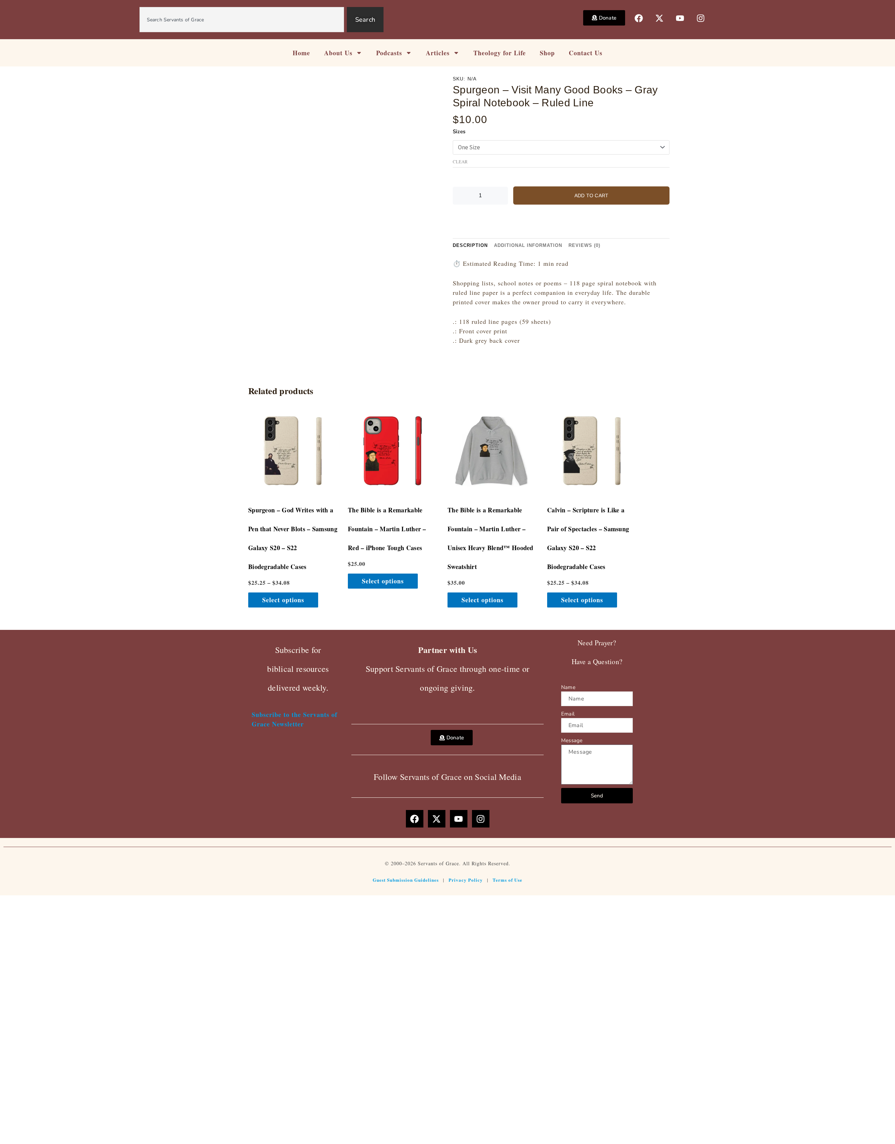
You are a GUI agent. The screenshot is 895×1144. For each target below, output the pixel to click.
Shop (547, 52)
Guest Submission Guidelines (406, 879)
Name (568, 687)
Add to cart (591, 195)
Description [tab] (470, 245)
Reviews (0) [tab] (584, 245)
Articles (438, 52)
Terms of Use (507, 879)
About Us (338, 52)
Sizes (459, 131)
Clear (460, 162)
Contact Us (585, 52)
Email (567, 713)
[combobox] (241, 19)
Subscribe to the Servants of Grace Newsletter (294, 719)
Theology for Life (499, 52)
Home (301, 52)
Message (571, 740)
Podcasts (389, 52)
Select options (283, 599)
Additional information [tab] (528, 245)
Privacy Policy (466, 879)
